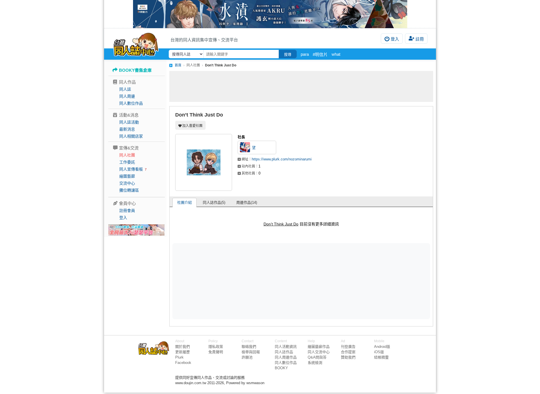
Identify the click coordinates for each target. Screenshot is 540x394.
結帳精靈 (381, 357)
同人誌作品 (284, 352)
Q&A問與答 (317, 357)
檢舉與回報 (251, 352)
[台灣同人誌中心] (136, 44)
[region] (257, 281)
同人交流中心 (319, 352)
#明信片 (320, 54)
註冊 (419, 39)
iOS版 (379, 352)
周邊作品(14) (246, 202)
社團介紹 (184, 202)
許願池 (247, 357)
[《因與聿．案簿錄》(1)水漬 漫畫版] (270, 14)
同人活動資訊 (286, 346)
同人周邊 (127, 96)
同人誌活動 (129, 122)
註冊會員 (127, 210)
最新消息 (127, 129)
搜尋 (287, 54)
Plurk (179, 357)
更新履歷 (182, 352)
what (336, 54)
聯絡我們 (249, 346)
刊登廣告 (348, 346)
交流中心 (127, 183)
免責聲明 (215, 352)
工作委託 (127, 162)
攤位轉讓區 (129, 190)
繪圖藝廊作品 (319, 346)
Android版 (382, 346)
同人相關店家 (131, 136)
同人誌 (125, 89)
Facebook (183, 363)
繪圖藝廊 (127, 176)
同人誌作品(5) (214, 202)
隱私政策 (215, 346)
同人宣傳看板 (131, 169)
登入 (395, 39)
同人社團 (127, 155)
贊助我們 (348, 357)
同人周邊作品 (286, 357)
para (305, 54)
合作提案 (348, 352)
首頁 (178, 65)
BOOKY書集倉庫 (135, 70)
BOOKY (281, 368)
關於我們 (182, 346)
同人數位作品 (131, 103)
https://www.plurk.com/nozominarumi (282, 159)
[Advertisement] (301, 86)
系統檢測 (315, 363)
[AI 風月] (136, 232)
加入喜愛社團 (192, 126)
